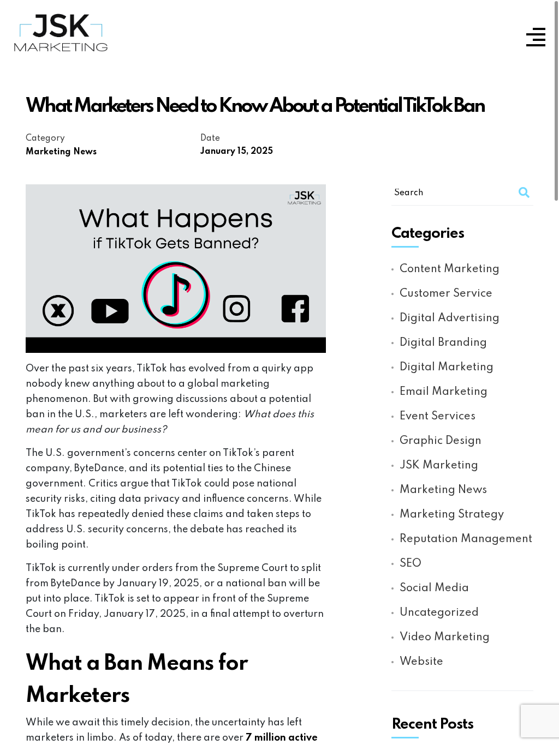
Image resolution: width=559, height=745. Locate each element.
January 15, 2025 (236, 151)
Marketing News (61, 152)
